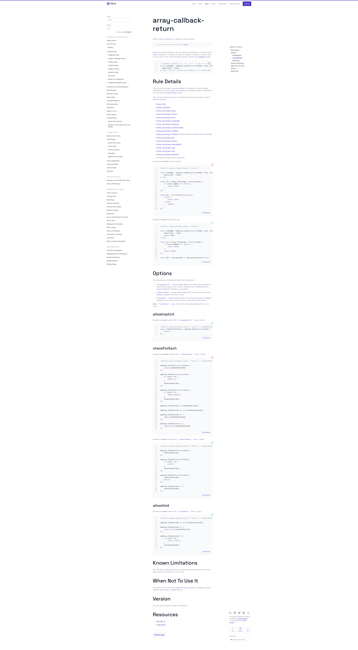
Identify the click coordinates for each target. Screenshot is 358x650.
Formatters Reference (113, 100)
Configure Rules (112, 62)
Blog (200, 4)
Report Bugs (110, 200)
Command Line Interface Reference (117, 87)
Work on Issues (111, 227)
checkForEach (237, 58)
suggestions (185, 44)
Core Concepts (111, 44)
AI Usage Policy (111, 196)
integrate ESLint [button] (113, 177)
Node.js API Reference (113, 184)
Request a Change (112, 210)
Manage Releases (112, 260)
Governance (110, 238)
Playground (222, 4)
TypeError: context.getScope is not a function (119, 126)
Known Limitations (237, 63)
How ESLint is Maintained (114, 250)
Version (233, 68)
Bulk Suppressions (112, 104)
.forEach (202, 57)
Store (213, 4)
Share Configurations (113, 161)
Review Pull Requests (113, 257)
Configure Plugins (113, 65)
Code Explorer (234, 4)
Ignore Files (111, 75)
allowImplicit (236, 55)
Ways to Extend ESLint (113, 136)
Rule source (161, 621)
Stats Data (110, 171)
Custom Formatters (112, 164)
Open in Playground (206, 212)
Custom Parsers (111, 167)
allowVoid (235, 60)
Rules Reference (112, 90)
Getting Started (111, 40)
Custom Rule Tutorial (114, 143)
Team (194, 4)
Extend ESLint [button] (112, 132)
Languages (111, 153)
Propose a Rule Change (114, 206)
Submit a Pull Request (113, 231)
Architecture (110, 213)
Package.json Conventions (115, 224)
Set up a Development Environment (117, 217)
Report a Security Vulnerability (116, 241)
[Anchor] (183, 80)
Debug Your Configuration (116, 79)
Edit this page (159, 635)
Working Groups (111, 264)
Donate (247, 4)
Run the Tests (111, 220)
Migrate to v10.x (112, 111)
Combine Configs (113, 72)
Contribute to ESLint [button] (115, 189)
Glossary (110, 47)
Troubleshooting (112, 118)
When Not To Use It (238, 66)
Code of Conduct (112, 193)
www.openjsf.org (243, 618)
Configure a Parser (113, 69)
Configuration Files (113, 55)
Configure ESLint (112, 51)
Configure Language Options (116, 58)
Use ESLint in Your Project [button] (117, 37)
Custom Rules (112, 146)
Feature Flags (111, 97)
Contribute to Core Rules (114, 234)
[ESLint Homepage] (111, 3)
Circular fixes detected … (115, 121)
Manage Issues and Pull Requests (117, 254)
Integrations (110, 107)
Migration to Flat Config (115, 156)
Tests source (161, 625)
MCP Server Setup (112, 93)
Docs (207, 4)
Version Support (111, 114)
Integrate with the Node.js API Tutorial (118, 180)
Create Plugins (111, 139)
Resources (234, 71)
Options (233, 53)
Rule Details (235, 50)
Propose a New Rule (113, 203)
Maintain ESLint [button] (113, 247)
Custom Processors (114, 149)
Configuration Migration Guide (117, 82)
